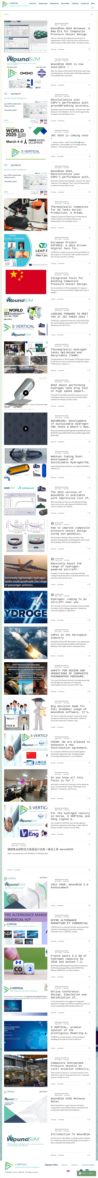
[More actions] (90, 24)
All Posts (6, 14)
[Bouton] (15, 4)
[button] (91, 15)
